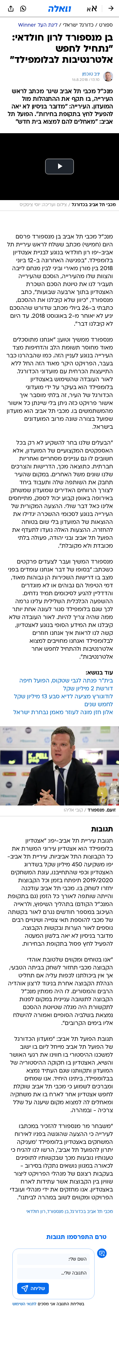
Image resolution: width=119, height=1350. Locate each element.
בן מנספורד (58, 1212)
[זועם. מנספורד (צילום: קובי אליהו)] (59, 771)
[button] (92, 8)
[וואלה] (59, 8)
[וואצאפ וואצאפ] (23, 8)
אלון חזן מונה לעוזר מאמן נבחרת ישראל (63, 713)
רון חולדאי (35, 1212)
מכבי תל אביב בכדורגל (91, 1212)
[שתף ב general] (10, 8)
